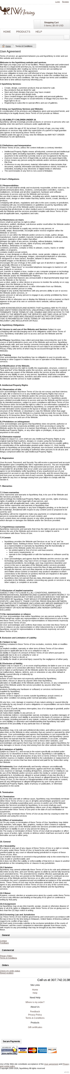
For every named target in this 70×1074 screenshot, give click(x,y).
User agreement (51, 1064)
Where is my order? (35, 1002)
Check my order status (10, 971)
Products (23, 31)
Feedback (4, 943)
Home (7, 31)
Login (57, 2)
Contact (3, 941)
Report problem (6, 973)
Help (39, 31)
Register (65, 2)
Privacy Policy (6, 956)
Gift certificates (35, 1027)
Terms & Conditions (8, 958)
